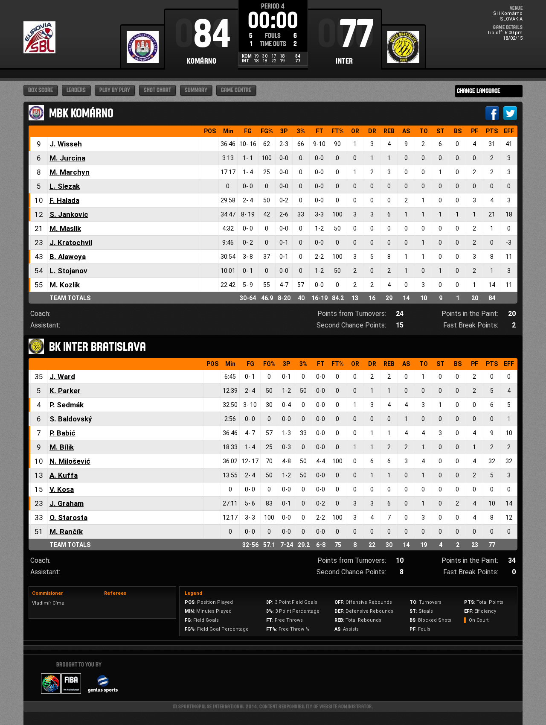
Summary (196, 90)
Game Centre (236, 90)
